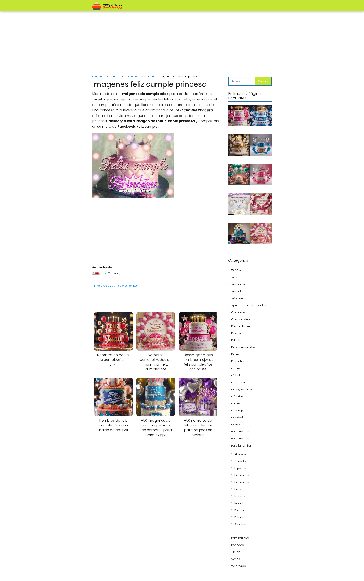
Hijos (237, 489)
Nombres (237, 424)
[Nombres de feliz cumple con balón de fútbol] (239, 234)
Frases (235, 368)
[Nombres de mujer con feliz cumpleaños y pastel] (261, 175)
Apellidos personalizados (248, 305)
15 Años (236, 270)
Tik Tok (235, 552)
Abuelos (240, 454)
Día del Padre (240, 326)
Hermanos (241, 482)
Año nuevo (238, 298)
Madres (239, 496)
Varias (235, 559)
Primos (239, 517)
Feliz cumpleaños (243, 347)
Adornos (237, 277)
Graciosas (238, 382)
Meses (235, 403)
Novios (239, 503)
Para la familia (241, 445)
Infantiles (237, 396)
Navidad (237, 417)
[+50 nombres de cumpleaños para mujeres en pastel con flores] (261, 204)
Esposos (240, 468)
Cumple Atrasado (243, 319)
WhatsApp (238, 566)
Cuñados (240, 461)
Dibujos (236, 333)
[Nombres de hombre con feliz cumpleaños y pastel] (261, 145)
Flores (235, 354)
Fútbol (235, 375)
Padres (239, 510)
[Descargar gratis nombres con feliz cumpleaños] (239, 145)
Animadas (238, 284)
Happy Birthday (242, 389)
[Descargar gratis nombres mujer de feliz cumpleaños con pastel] (239, 116)
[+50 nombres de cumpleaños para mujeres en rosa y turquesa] (239, 175)
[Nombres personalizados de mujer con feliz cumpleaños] (261, 234)
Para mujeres (240, 538)
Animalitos (238, 291)
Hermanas (241, 475)
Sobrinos (240, 524)
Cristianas (238, 312)
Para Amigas (240, 431)
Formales (237, 361)
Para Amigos (240, 438)
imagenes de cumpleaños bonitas (116, 286)
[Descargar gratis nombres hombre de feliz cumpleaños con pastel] (261, 116)
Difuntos (237, 340)
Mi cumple (238, 410)
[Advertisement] (182, 43)
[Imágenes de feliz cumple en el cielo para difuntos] (239, 204)
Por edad (237, 545)
